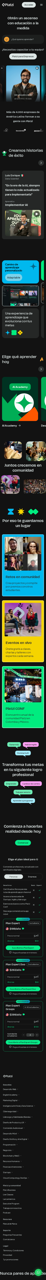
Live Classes (8, 1194)
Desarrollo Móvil (10, 1133)
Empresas (32, 876)
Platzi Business (9, 1190)
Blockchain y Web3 (11, 1156)
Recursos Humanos (11, 1161)
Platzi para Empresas (23, 56)
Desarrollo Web (9, 1089)
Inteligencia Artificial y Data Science (18, 1106)
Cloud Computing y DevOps (15, 1178)
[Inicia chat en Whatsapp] (38, 1272)
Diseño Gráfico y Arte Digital (15, 1139)
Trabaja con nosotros (12, 1208)
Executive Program (11, 1203)
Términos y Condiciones (13, 1250)
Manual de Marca (10, 1224)
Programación (9, 1144)
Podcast (6, 1212)
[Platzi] (8, 4)
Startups (7, 1172)
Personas (14, 876)
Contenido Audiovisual (13, 1128)
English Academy (10, 1095)
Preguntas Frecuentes (12, 1235)
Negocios (7, 1150)
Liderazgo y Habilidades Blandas (17, 1117)
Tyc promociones (10, 1259)
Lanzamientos (9, 1199)
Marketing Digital (10, 1100)
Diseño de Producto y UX (13, 1122)
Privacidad (7, 1255)
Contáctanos (9, 1239)
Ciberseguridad (9, 1111)
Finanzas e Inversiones (12, 1167)
